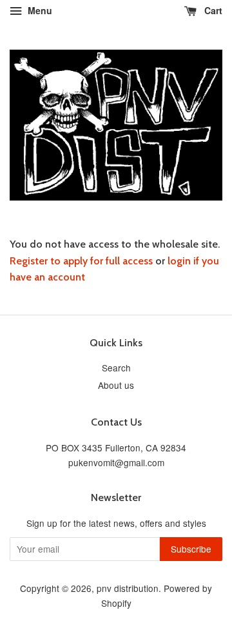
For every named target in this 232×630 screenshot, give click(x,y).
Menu (38, 10)
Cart (212, 10)
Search (116, 367)
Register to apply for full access (81, 261)
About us (116, 385)
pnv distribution (128, 588)
